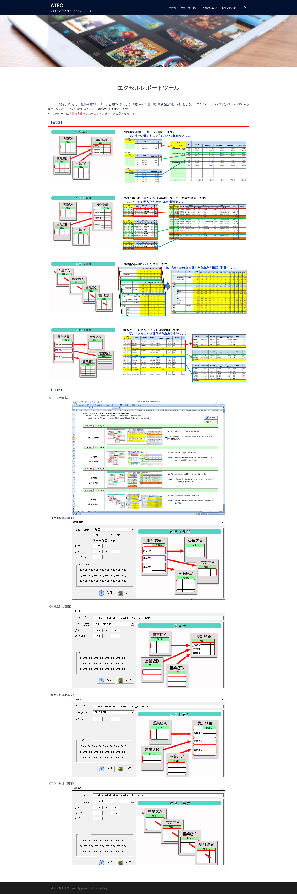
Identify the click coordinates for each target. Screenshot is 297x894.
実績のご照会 (209, 7)
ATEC (57, 5)
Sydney (102, 888)
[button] (245, 7)
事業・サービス (189, 7)
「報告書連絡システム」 (84, 113)
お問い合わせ (229, 7)
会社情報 (171, 7)
